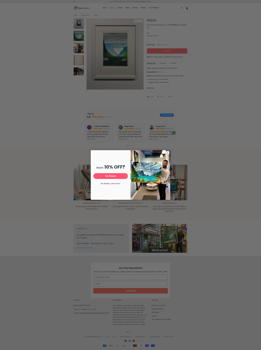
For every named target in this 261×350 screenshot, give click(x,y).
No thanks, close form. (111, 184)
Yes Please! (110, 176)
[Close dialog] (167, 153)
